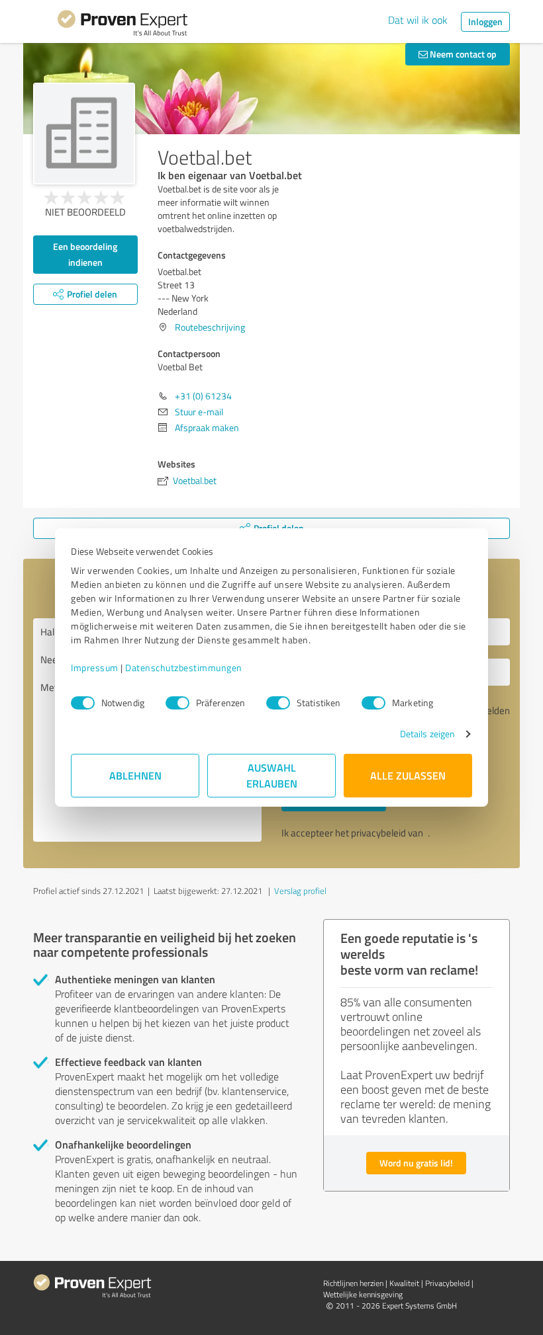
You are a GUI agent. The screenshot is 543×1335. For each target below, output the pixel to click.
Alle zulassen (408, 775)
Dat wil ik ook (418, 20)
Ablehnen (135, 775)
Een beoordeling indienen (85, 254)
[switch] (177, 702)
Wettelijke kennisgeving (363, 1294)
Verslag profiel (300, 891)
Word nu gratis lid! (416, 1162)
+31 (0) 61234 (203, 395)
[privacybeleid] (426, 833)
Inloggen (485, 21)
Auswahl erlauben (271, 775)
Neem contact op (462, 54)
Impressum (95, 667)
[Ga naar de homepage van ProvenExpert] (122, 25)
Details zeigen (427, 733)
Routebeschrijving (210, 327)
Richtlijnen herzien (353, 1283)
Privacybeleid (447, 1283)
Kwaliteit (404, 1283)
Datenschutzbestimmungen (183, 667)
